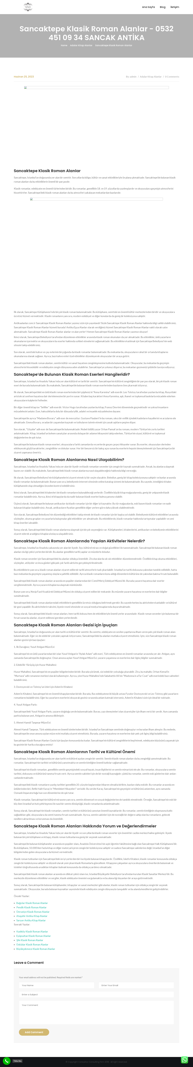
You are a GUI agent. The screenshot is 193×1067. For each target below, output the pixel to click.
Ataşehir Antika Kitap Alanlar (31, 916)
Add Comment (34, 1032)
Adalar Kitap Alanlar (81, 45)
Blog (162, 7)
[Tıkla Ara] (7, 1061)
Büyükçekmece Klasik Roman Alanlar (35, 948)
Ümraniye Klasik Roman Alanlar (33, 911)
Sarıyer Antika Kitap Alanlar (31, 920)
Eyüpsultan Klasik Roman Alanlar (33, 935)
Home (64, 45)
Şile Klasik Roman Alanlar (29, 940)
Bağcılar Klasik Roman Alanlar (32, 903)
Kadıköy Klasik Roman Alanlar (32, 931)
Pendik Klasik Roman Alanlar (31, 907)
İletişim (175, 7)
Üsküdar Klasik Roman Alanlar (32, 944)
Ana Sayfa (148, 7)
